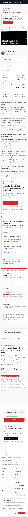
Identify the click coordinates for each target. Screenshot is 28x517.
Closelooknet (7, 2)
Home (3, 10)
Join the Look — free (11, 203)
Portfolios (4, 487)
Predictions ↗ (18, 471)
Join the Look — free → (10, 438)
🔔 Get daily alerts (19, 485)
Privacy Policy (13, 510)
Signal (3, 484)
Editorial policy (22, 464)
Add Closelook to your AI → (9, 321)
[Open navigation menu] (25, 2)
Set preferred (8, 22)
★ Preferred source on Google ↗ (20, 481)
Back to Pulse (6, 8)
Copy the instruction (10, 252)
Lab (3, 481)
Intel (3, 474)
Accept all (21, 513)
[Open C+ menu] (22, 2)
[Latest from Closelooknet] (20, 2)
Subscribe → (14, 419)
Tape (3, 490)
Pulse (7, 10)
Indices (3, 477)
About (16, 492)
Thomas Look (10, 51)
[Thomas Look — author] (3, 53)
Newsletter (17, 474)
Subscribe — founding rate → (10, 376)
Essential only (13, 513)
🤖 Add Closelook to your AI (20, 489)
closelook (7, 453)
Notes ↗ (17, 477)
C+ (11, 211)
